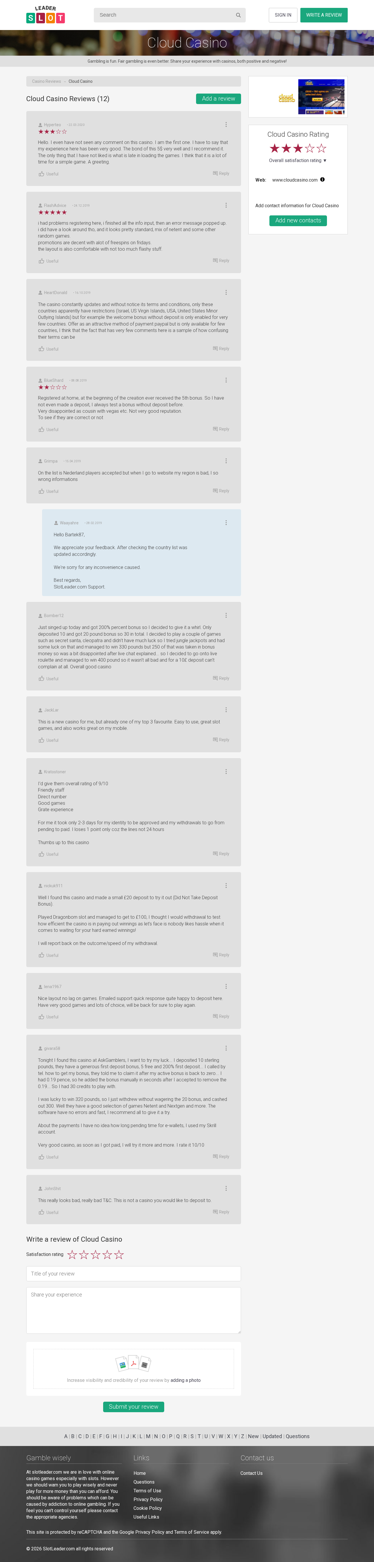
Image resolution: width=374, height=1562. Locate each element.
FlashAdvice (55, 205)
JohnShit (52, 1188)
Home (140, 1473)
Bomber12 (54, 615)
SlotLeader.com (59, 1549)
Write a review (324, 15)
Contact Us (251, 1473)
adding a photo (186, 1380)
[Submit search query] (238, 15)
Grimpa (51, 461)
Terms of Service (191, 1532)
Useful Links (146, 1517)
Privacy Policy (148, 1499)
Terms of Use (147, 1491)
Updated (272, 1436)
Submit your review (133, 1406)
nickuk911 (53, 885)
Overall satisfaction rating (298, 160)
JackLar (51, 710)
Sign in (283, 15)
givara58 (52, 1048)
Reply (224, 173)
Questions (298, 1436)
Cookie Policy (148, 1508)
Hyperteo (52, 124)
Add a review (218, 98)
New (253, 1436)
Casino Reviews (46, 81)
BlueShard (53, 380)
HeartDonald (55, 292)
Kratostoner (55, 771)
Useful (52, 174)
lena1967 (52, 986)
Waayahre (69, 523)
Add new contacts (298, 220)
